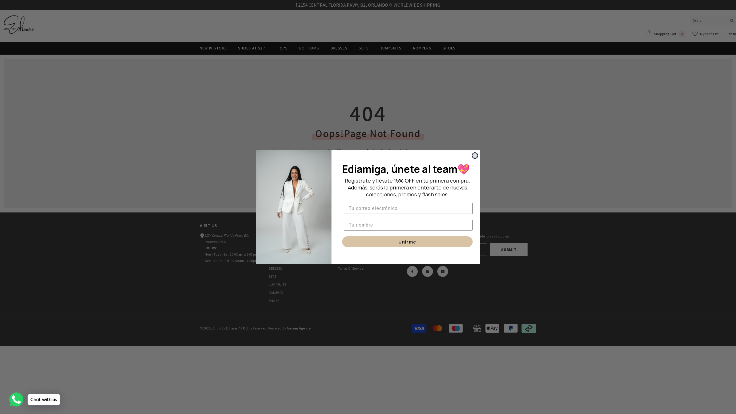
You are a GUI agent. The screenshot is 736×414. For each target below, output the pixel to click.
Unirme (407, 242)
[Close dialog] (475, 155)
